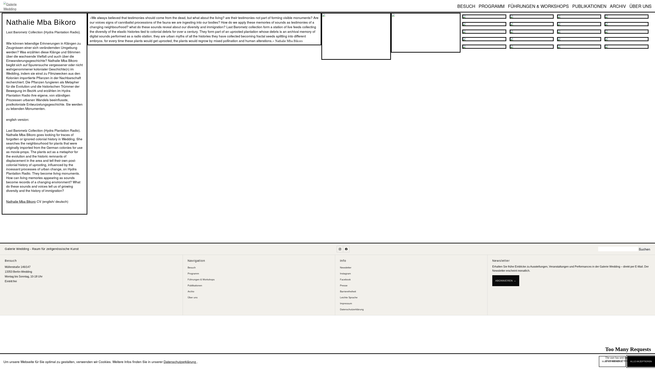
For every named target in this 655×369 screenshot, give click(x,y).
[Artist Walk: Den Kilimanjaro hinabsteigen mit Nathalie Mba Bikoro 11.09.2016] (626, 39)
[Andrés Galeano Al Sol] (484, 16)
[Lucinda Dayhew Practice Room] (579, 16)
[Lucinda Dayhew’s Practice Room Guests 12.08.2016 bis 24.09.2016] (484, 24)
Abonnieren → (505, 280)
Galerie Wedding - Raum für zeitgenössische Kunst (42, 249)
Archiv (618, 6)
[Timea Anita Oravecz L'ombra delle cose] (531, 46)
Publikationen (589, 6)
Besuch (466, 6)
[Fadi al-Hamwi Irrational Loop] (579, 31)
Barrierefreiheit (348, 291)
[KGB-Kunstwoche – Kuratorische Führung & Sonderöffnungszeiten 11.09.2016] (626, 31)
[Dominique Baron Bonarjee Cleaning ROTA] (484, 31)
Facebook (345, 279)
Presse (343, 285)
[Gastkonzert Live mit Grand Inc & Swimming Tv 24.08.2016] (626, 16)
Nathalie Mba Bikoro (21, 201)
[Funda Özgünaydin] (484, 46)
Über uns (640, 6)
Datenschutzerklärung (352, 309)
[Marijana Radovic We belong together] (531, 39)
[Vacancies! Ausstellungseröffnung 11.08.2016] (531, 24)
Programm (492, 6)
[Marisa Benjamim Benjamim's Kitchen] (531, 16)
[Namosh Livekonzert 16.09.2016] (626, 46)
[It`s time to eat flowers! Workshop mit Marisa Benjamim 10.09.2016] (579, 39)
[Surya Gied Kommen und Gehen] (579, 46)
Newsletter (345, 267)
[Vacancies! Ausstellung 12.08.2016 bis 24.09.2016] (579, 24)
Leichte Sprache (349, 297)
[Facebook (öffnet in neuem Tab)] (346, 249)
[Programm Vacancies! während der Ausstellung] (626, 24)
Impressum (346, 303)
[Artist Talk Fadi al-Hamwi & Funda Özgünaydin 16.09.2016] (531, 31)
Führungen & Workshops (538, 6)
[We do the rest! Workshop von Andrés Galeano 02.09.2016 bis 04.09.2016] (484, 39)
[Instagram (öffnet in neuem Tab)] (340, 249)
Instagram (345, 273)
